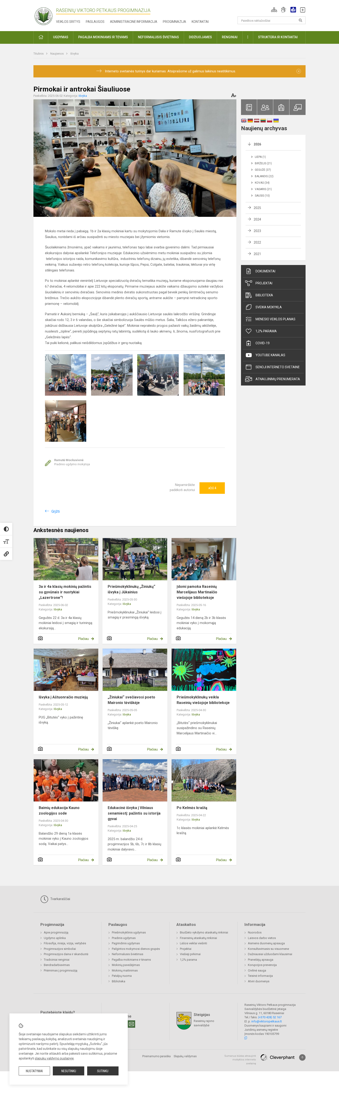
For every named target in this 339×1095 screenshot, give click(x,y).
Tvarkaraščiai (59, 899)
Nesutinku (68, 1071)
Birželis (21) (263, 163)
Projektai (264, 283)
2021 (257, 254)
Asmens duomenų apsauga (266, 943)
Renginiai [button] (230, 37)
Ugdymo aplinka (55, 938)
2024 (257, 219)
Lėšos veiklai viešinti (193, 943)
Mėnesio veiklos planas (275, 319)
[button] (274, 9)
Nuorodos (255, 932)
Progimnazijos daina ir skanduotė (66, 954)
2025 (257, 208)
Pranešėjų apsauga (260, 959)
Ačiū (212, 488)
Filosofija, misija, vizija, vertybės (65, 943)
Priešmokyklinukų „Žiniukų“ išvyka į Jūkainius (131, 589)
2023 (257, 231)
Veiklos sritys (68, 22)
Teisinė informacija (260, 975)
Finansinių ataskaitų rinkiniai (198, 938)
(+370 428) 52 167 (270, 1017)
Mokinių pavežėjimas (126, 965)
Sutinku (102, 1071)
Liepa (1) (260, 157)
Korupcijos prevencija (262, 965)
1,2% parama (266, 331)
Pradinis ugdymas (124, 938)
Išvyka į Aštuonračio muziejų (63, 697)
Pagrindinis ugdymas (126, 943)
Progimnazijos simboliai (60, 949)
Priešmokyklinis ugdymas (129, 932)
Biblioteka (264, 295)
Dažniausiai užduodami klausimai (270, 954)
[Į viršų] (302, 1057)
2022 (257, 242)
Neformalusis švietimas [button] (158, 37)
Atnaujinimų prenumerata (278, 379)
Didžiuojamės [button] (200, 37)
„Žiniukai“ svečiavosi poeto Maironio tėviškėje (131, 700)
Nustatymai (34, 1071)
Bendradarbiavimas (57, 965)
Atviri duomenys (258, 981)
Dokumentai (265, 271)
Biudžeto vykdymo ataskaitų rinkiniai (204, 932)
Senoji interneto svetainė (278, 367)
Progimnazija (174, 22)
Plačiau (83, 639)
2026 (257, 144)
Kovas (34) (262, 182)
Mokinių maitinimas (125, 970)
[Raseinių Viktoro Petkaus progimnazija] (46, 14)
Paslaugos (95, 22)
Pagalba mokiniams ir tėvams (131, 959)
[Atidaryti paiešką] (300, 20)
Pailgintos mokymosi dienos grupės (136, 949)
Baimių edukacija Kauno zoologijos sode (59, 810)
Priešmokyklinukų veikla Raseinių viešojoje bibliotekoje (203, 700)
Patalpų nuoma (122, 975)
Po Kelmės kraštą (192, 808)
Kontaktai (200, 22)
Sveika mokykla (269, 307)
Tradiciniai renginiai (56, 959)
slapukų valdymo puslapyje (54, 1058)
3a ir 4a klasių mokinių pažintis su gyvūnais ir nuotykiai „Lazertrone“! (65, 592)
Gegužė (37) (263, 169)
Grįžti (55, 511)
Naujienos (57, 53)
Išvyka (74, 53)
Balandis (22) (264, 176)
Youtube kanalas (270, 355)
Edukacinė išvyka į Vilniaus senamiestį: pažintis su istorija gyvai (134, 813)
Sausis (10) (262, 195)
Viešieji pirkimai (190, 954)
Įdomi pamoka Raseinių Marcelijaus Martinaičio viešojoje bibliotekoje (197, 592)
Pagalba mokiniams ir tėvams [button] (103, 37)
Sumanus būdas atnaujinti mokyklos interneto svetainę (240, 1059)
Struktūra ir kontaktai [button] (278, 37)
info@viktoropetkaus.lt (266, 1021)
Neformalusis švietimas (127, 954)
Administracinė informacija (133, 22)
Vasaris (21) (263, 189)
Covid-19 (263, 343)
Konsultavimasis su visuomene (268, 949)
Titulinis (38, 53)
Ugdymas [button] (60, 37)
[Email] (131, 1024)
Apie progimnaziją (56, 932)
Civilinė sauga (257, 970)
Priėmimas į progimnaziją (60, 970)
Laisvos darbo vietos (262, 938)
